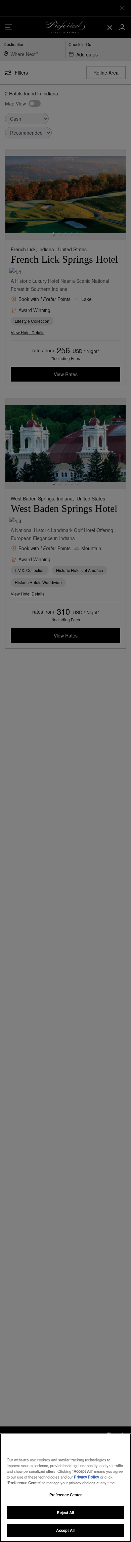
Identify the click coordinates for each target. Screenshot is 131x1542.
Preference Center (65, 1494)
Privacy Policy (86, 1477)
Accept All (65, 1530)
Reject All (65, 1512)
